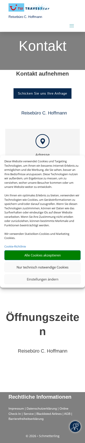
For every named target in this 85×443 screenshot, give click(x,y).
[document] (42, 75)
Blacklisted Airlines (49, 413)
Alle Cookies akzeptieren (42, 255)
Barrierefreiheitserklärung (26, 419)
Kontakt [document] (42, 46)
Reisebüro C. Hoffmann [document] (42, 351)
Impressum (16, 408)
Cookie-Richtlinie (15, 246)
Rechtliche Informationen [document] (39, 397)
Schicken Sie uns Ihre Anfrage (42, 93)
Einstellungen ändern (42, 279)
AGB (67, 413)
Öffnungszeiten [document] (42, 324)
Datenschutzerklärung (42, 408)
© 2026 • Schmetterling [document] (43, 436)
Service (29, 413)
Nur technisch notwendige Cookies (42, 267)
